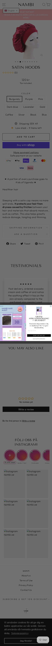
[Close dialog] (50, 306)
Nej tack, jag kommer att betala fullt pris (39, 338)
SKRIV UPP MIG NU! (39, 335)
